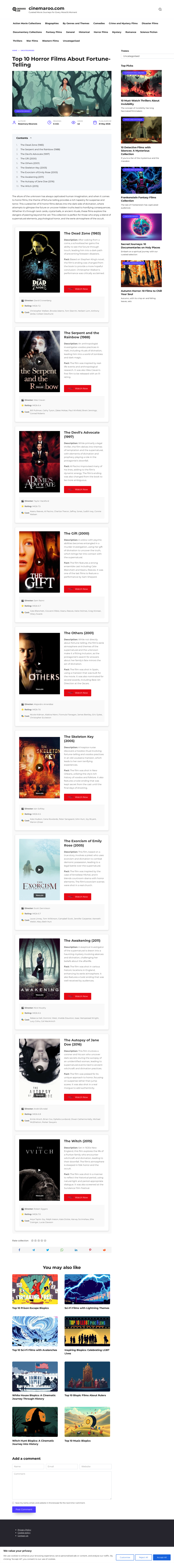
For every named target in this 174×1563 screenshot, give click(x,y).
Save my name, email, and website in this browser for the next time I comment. (50, 1503)
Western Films (50, 41)
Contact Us (23, 1535)
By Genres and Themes (76, 23)
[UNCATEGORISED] (141, 238)
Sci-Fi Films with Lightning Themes (87, 1308)
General (70, 32)
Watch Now (81, 289)
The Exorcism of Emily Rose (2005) (39, 172)
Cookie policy (24, 1532)
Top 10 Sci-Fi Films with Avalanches (34, 1350)
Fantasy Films (54, 32)
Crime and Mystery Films (123, 23)
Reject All (143, 1557)
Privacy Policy (24, 1530)
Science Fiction (148, 32)
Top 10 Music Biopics (78, 1440)
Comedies (99, 23)
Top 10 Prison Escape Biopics (30, 1308)
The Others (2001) (30, 163)
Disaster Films (150, 23)
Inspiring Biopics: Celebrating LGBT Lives (87, 1352)
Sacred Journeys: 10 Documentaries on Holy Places (140, 246)
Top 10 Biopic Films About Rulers (85, 1395)
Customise (125, 1557)
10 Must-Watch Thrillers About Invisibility (140, 102)
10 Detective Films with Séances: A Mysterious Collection (136, 150)
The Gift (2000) (29, 158)
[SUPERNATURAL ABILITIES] (141, 95)
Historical (84, 32)
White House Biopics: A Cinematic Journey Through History (34, 1397)
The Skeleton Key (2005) (34, 167)
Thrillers (17, 41)
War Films (32, 41)
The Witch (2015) (29, 186)
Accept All (162, 1557)
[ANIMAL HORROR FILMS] (141, 285)
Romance (130, 32)
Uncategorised (71, 41)
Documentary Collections (27, 32)
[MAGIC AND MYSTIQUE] (141, 141)
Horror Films (101, 32)
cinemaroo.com (46, 8)
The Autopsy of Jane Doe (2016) (37, 181)
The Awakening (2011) (32, 177)
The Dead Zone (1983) (32, 145)
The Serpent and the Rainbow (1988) (40, 149)
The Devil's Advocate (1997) (35, 154)
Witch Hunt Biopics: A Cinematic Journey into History (33, 1442)
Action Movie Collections (27, 23)
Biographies (52, 23)
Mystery (116, 32)
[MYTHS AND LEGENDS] (141, 192)
